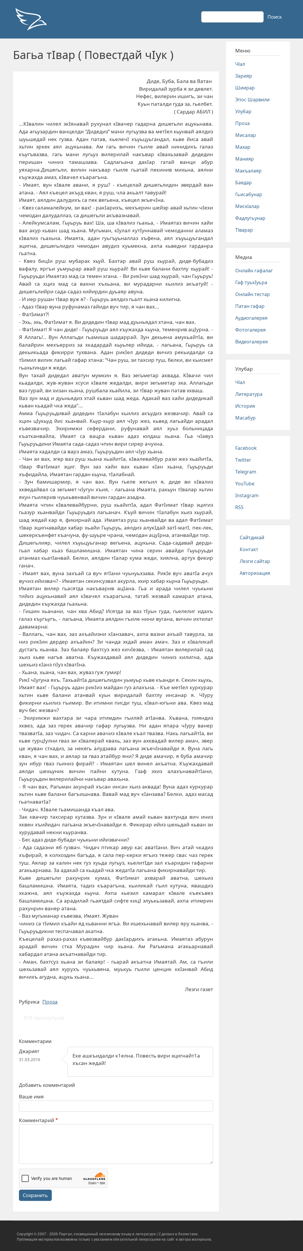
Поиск (274, 17)
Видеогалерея (251, 341)
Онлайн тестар (252, 294)
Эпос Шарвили (252, 99)
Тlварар (244, 230)
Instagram (247, 495)
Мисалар (245, 135)
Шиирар (245, 87)
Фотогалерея (250, 330)
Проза (50, 1001)
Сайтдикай (252, 537)
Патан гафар (250, 306)
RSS (239, 507)
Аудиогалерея (251, 318)
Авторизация (255, 573)
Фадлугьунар (250, 218)
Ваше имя (31, 1096)
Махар (242, 147)
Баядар (243, 182)
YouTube (244, 483)
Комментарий (36, 1120)
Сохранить (35, 1195)
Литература (248, 394)
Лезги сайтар (255, 561)
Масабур (245, 418)
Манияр (244, 159)
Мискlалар (247, 206)
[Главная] (31, 19)
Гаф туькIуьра (251, 282)
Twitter (243, 460)
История (245, 406)
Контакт (249, 549)
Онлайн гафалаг (254, 270)
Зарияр (243, 76)
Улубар (243, 111)
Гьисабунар (248, 194)
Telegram (245, 471)
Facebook (246, 448)
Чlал (240, 64)
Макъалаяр (248, 170)
